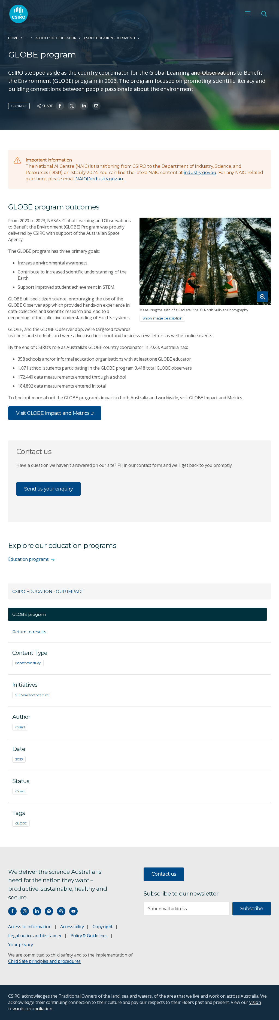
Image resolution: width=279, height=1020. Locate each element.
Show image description (162, 318)
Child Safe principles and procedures (44, 961)
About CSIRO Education (56, 37)
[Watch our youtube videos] (73, 911)
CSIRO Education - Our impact (109, 37)
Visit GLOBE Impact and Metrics (52, 413)
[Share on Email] (96, 106)
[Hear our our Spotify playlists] (49, 911)
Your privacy (20, 945)
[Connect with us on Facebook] (12, 911)
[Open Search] (264, 14)
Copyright (103, 927)
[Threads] (61, 911)
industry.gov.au (200, 172)
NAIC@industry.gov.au (99, 178)
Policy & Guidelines (89, 936)
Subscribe (251, 909)
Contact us (163, 874)
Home (13, 37)
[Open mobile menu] (247, 14)
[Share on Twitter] (72, 106)
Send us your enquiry (48, 489)
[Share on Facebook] (60, 106)
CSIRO (20, 727)
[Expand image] (205, 261)
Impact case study (28, 663)
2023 (19, 759)
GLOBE (21, 823)
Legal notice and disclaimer (35, 936)
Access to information (29, 927)
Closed (19, 791)
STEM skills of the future (31, 695)
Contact (19, 106)
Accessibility (72, 927)
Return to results (29, 631)
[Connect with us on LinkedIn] (37, 911)
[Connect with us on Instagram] (24, 911)
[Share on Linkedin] (84, 106)
